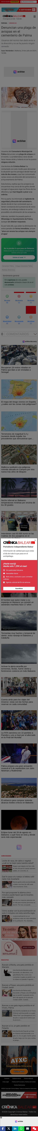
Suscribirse (19, 588)
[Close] (35, 540)
